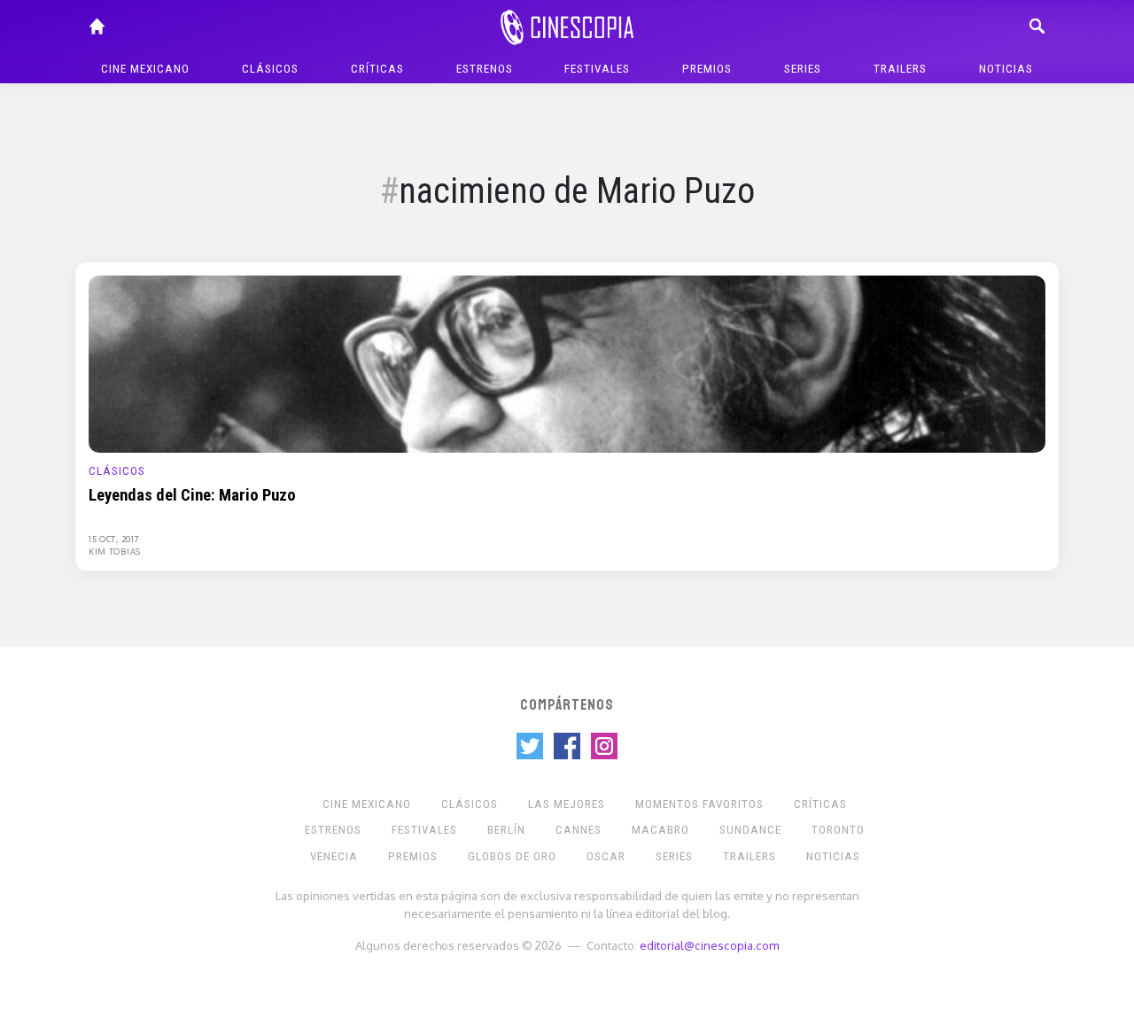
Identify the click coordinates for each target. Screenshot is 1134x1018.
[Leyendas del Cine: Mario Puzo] (567, 363)
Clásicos (270, 68)
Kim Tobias (115, 551)
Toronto (838, 829)
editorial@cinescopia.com (709, 944)
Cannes (578, 829)
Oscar (605, 856)
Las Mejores (566, 804)
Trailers (900, 68)
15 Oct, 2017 (114, 538)
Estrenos (484, 68)
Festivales (597, 68)
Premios (707, 68)
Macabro (660, 829)
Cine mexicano (145, 68)
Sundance (750, 829)
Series (802, 68)
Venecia (334, 856)
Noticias (1006, 68)
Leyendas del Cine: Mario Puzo (192, 495)
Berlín (506, 829)
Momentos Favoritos (699, 804)
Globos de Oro (512, 856)
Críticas (377, 68)
